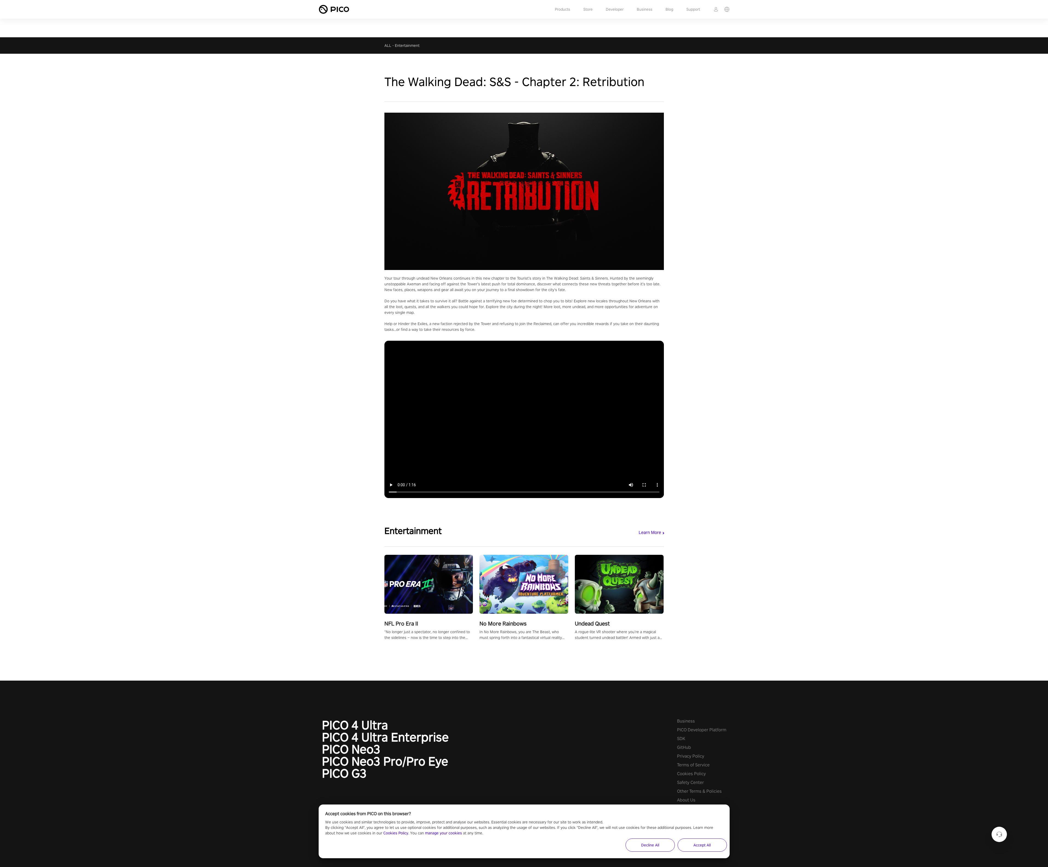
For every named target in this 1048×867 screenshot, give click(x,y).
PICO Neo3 (351, 749)
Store (588, 9)
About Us (686, 800)
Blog (669, 9)
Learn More (650, 532)
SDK (681, 738)
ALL (387, 45)
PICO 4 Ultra (355, 725)
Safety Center (690, 782)
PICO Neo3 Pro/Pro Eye (385, 761)
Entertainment (407, 45)
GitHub (684, 747)
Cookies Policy (691, 774)
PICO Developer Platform (701, 730)
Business (644, 9)
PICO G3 (344, 773)
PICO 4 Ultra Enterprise (385, 737)
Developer (615, 9)
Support (693, 9)
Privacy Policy (690, 756)
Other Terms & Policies (699, 791)
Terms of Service (693, 765)
